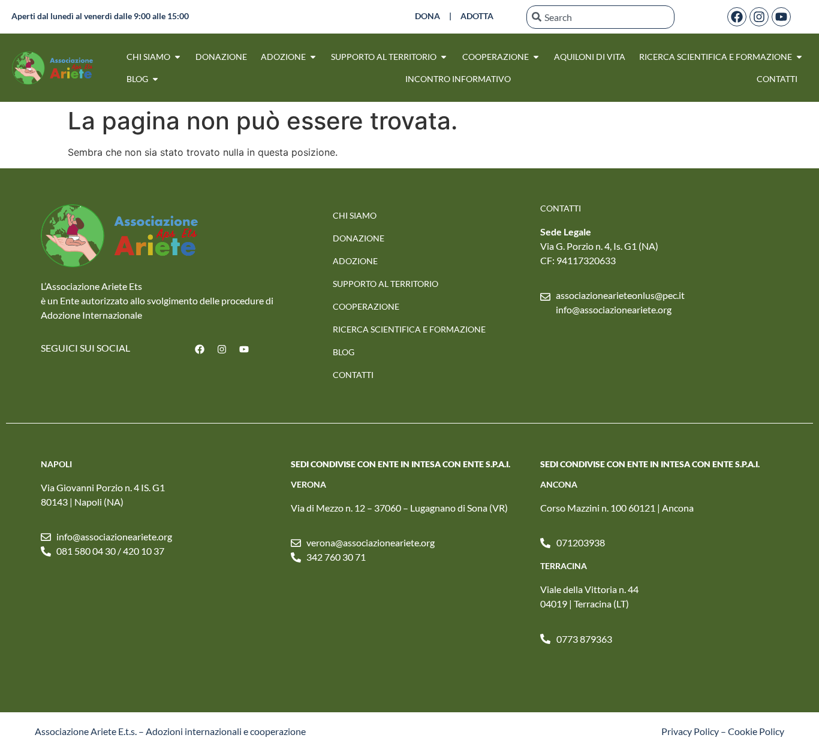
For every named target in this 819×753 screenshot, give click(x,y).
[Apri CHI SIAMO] (177, 56)
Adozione (355, 261)
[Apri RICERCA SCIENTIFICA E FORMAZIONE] (799, 56)
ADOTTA (476, 16)
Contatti (353, 375)
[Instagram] (759, 16)
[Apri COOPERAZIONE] (536, 56)
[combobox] (600, 17)
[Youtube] (781, 16)
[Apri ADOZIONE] (313, 56)
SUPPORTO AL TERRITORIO (385, 284)
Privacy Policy (690, 731)
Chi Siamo (355, 215)
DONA (427, 16)
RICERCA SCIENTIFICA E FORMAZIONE (409, 329)
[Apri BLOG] (155, 78)
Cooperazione (366, 306)
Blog (343, 352)
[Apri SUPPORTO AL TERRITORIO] (443, 56)
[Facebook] (736, 16)
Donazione (358, 238)
